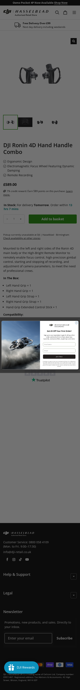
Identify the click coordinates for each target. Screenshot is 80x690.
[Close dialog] (76, 322)
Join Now (59, 356)
